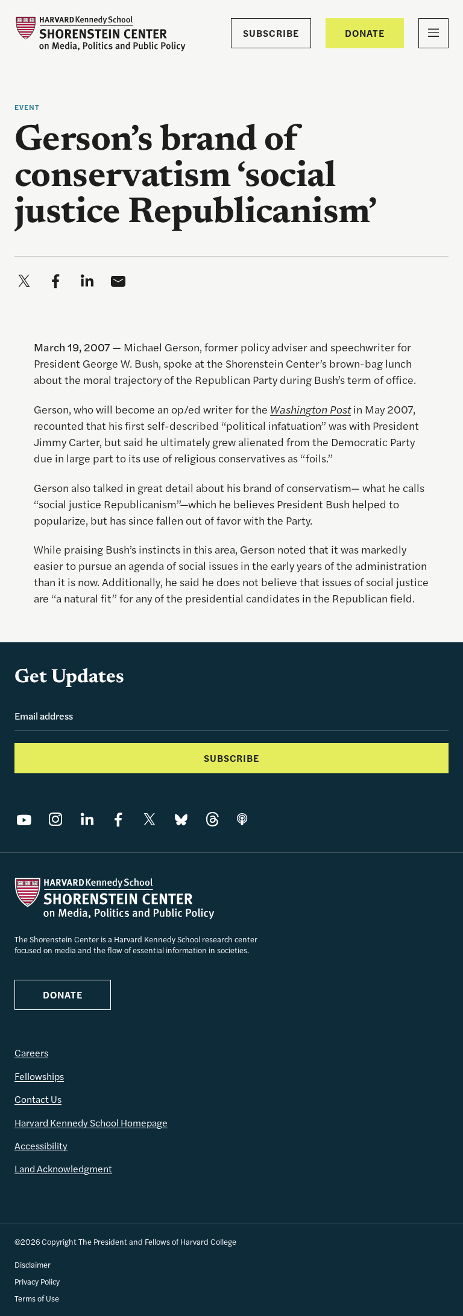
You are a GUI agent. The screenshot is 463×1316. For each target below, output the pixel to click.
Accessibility (41, 1145)
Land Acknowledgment (63, 1168)
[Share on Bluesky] (181, 819)
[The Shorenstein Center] (100, 33)
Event (27, 106)
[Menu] (433, 33)
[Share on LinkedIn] (86, 819)
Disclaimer (32, 1264)
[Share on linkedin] (86, 280)
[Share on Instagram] (55, 819)
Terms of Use (36, 1298)
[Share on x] (24, 280)
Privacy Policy (37, 1281)
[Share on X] (149, 819)
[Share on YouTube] (24, 819)
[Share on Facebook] (118, 819)
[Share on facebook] (55, 280)
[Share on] (242, 819)
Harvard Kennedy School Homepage (91, 1122)
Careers (31, 1052)
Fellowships (39, 1076)
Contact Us (37, 1099)
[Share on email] (118, 280)
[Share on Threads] (212, 819)
